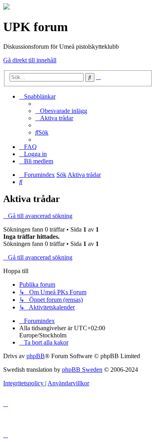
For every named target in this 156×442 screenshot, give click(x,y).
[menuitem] (61, 110)
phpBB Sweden (82, 369)
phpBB (35, 356)
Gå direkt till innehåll (29, 60)
